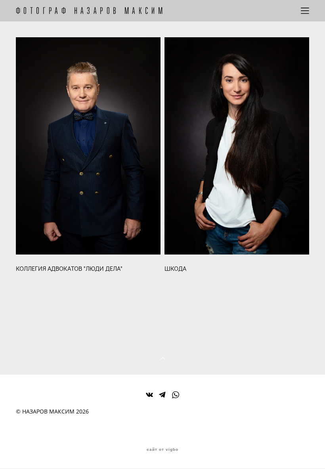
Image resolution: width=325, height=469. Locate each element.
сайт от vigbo (162, 450)
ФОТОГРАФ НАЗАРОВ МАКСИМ (91, 10)
